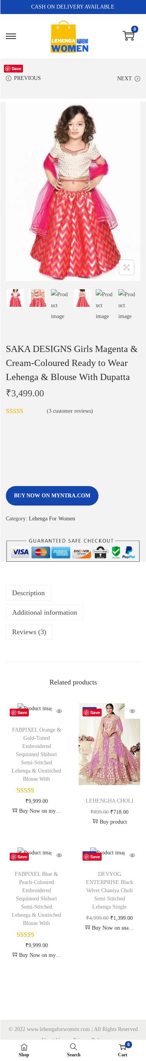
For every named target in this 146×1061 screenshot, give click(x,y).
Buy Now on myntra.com (52, 496)
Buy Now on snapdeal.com (113, 928)
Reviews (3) (29, 632)
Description (28, 593)
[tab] (73, 593)
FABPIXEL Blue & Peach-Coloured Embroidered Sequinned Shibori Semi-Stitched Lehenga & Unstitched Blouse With (36, 898)
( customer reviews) (70, 411)
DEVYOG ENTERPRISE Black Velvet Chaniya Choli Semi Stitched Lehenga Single (109, 890)
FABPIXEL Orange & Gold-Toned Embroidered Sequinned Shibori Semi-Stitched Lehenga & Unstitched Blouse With (36, 754)
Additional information (44, 612)
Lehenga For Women (52, 519)
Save (16, 68)
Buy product (113, 822)
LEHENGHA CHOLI (110, 801)
